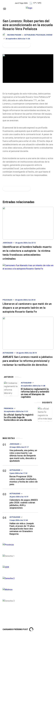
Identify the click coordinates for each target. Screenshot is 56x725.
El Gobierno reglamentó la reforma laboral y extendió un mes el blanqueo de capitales (35, 393)
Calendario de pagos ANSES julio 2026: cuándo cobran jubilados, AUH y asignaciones (24, 504)
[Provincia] (20, 544)
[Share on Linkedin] (18, 45)
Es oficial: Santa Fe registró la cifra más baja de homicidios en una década (18, 417)
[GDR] (20, 567)
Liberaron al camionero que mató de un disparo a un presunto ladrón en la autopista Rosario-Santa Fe (27, 307)
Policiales (40, 35)
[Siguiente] (45, 414)
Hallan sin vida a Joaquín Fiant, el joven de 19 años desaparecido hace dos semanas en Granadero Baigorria (22, 528)
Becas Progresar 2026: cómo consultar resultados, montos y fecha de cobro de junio (24, 480)
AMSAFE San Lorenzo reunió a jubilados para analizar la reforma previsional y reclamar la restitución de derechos (28, 360)
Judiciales (7, 243)
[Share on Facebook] (5, 45)
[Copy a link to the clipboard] (27, 45)
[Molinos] (20, 589)
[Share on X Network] (9, 45)
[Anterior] (11, 388)
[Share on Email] (23, 45)
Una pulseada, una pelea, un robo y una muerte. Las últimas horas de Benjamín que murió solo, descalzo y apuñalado (23, 455)
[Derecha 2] (20, 578)
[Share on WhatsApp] (14, 45)
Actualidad (29, 35)
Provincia (8, 408)
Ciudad (49, 35)
